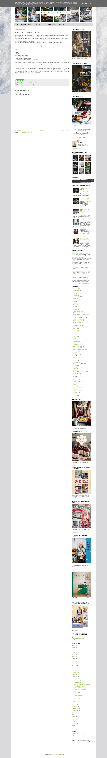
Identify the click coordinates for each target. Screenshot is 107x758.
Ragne (80, 141)
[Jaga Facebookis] (21, 83)
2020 (74, 656)
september (76, 672)
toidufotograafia (76, 383)
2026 (74, 645)
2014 (74, 712)
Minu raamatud (52, 24)
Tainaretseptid (76, 381)
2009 (74, 721)
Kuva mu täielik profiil (76, 148)
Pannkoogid (75, 354)
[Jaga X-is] (19, 83)
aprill (75, 704)
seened (75, 368)
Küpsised (75, 328)
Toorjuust (35, 84)
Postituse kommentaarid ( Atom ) (26, 132)
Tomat (74, 384)
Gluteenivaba (21, 84)
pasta (74, 355)
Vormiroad (75, 394)
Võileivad (75, 395)
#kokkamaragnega (77, 133)
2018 (74, 660)
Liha (74, 333)
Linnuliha (75, 336)
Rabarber (75, 362)
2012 (74, 716)
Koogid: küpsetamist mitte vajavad (80, 314)
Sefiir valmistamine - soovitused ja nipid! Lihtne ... (81, 694)
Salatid (74, 367)
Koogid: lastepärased (77, 316)
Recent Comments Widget (86, 283)
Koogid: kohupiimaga (77, 312)
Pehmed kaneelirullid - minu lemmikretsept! (84, 199)
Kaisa (73, 271)
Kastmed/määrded (77, 308)
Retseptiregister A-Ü (39, 24)
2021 (74, 654)
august (76, 674)
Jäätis (74, 301)
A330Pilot (54, 754)
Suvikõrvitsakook (83, 229)
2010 (74, 719)
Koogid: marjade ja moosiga (79, 317)
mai (75, 702)
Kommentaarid (77, 736)
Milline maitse (76, 344)
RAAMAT (75, 360)
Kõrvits (74, 327)
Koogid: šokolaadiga (77, 320)
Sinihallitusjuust (76, 370)
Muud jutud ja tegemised (78, 349)
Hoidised (75, 295)
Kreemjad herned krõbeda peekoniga (82, 684)
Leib (74, 331)
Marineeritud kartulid (78, 698)
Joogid (74, 298)
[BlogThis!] (18, 83)
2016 (74, 663)
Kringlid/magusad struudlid (79, 325)
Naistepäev (75, 351)
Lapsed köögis (76, 330)
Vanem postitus (65, 130)
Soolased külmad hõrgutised (79, 371)
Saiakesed (75, 365)
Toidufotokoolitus (26, 24)
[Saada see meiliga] (16, 83)
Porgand (75, 359)
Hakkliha (75, 293)
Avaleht (41, 130)
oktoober (76, 670)
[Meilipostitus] (35, 82)
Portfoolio (61, 24)
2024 (74, 649)
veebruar (76, 708)
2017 (74, 661)
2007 (74, 725)
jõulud (74, 300)
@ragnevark (81, 134)
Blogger (61, 754)
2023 (74, 651)
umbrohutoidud (76, 390)
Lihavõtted (75, 335)
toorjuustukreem (76, 387)
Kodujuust (75, 309)
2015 (74, 665)
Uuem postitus (18, 130)
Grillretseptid (76, 292)
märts (75, 706)
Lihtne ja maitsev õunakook (83, 189)
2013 (74, 714)
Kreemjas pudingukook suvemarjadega (79, 692)
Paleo (74, 352)
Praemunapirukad (78, 697)
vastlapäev (75, 392)
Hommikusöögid (76, 296)
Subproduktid (76, 375)
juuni (75, 701)
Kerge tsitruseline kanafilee (80, 680)
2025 (74, 647)
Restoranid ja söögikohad (78, 363)
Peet (74, 357)
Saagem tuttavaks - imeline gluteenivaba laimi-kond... (80, 678)
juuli (75, 676)
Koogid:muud (76, 323)
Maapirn (75, 339)
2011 (74, 718)
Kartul (74, 306)
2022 (74, 652)
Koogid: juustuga (77, 311)
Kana (74, 304)
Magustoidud (76, 343)
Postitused (76, 733)
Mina (16, 24)
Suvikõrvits (75, 379)
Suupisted (75, 378)
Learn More (84, 3)
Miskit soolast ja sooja (28, 84)
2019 (74, 658)
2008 (74, 723)
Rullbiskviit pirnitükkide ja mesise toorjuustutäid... (81, 687)
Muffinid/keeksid (76, 347)
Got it (90, 3)
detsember (76, 667)
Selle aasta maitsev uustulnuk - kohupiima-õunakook (84, 239)
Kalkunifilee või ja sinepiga (80, 689)
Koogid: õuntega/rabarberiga (79, 322)
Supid (74, 376)
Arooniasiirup (82, 219)
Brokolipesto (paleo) (78, 682)
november (76, 669)
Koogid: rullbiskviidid (77, 319)
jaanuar (76, 710)
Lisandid (75, 338)
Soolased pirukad (77, 373)
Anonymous (74, 253)
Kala (74, 303)
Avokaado (75, 288)
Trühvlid (75, 389)
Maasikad (75, 341)
